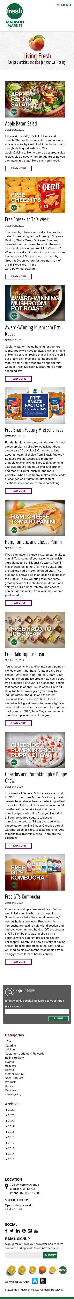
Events (9, 1061)
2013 (11, 1159)
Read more (18, 168)
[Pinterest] (24, 1231)
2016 (11, 1142)
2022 (11, 1109)
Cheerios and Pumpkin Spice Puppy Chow (36, 777)
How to (9, 1069)
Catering (10, 1045)
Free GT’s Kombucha (22, 896)
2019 (11, 1126)
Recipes (10, 1086)
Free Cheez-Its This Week (27, 219)
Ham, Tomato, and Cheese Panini (33, 541)
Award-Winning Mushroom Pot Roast (32, 330)
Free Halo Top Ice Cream (25, 653)
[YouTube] (36, 1231)
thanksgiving (13, 1094)
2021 (11, 1115)
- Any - (9, 1041)
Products (10, 1082)
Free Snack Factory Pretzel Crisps (34, 429)
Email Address (14, 1006)
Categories (14, 1035)
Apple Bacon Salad (21, 123)
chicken (10, 1049)
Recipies (10, 1090)
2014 (11, 1153)
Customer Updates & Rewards (24, 1053)
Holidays (10, 1065)
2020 (11, 1120)
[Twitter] (12, 1231)
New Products (14, 1077)
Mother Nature (14, 1074)
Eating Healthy (14, 1057)
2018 (11, 1131)
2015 (11, 1148)
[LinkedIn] (18, 1231)
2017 (11, 1137)
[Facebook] (6, 1231)
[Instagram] (30, 1231)
